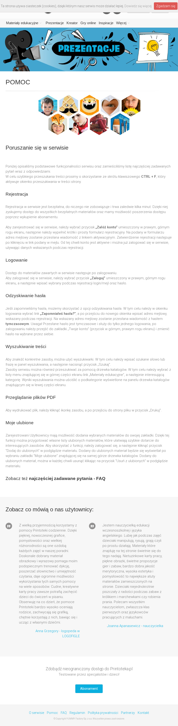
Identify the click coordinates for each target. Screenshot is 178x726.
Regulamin (77, 713)
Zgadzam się (165, 6)
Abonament (89, 688)
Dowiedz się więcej (138, 6)
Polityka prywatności (103, 713)
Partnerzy (128, 713)
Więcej (121, 23)
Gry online (88, 23)
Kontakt (143, 713)
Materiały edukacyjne (22, 23)
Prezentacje (55, 23)
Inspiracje (106, 23)
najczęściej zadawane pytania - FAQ (67, 478)
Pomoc (52, 713)
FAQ (64, 713)
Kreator (72, 23)
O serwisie (36, 713)
